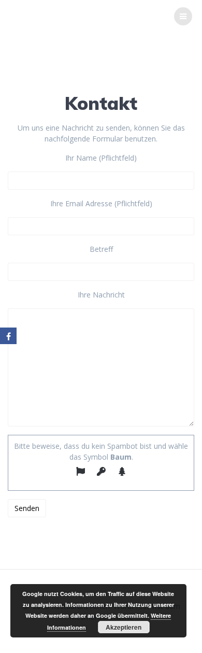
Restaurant (67, 16)
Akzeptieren (123, 627)
